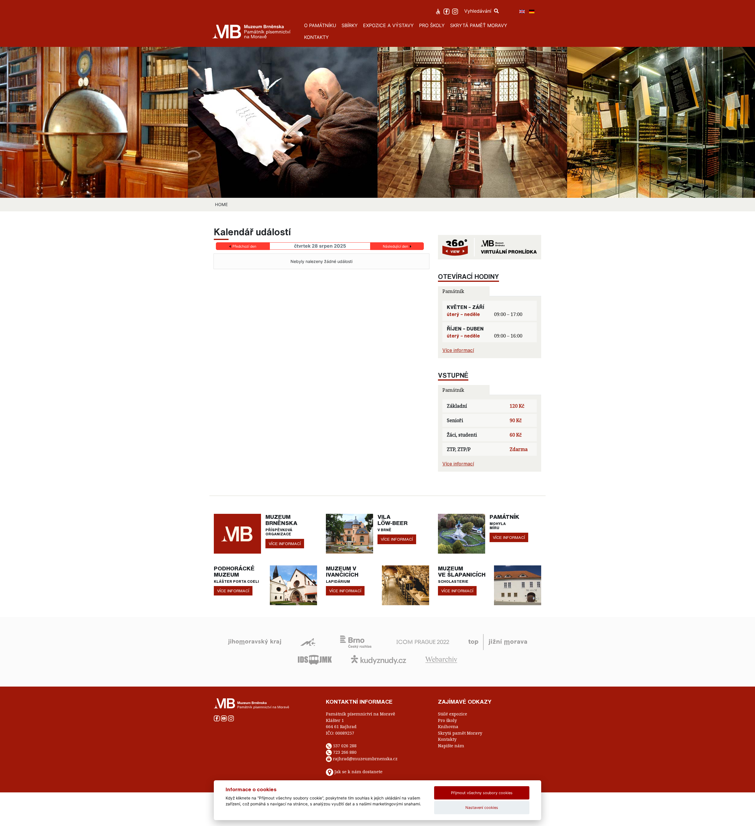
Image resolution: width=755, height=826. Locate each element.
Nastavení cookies (481, 807)
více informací (285, 544)
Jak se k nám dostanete (358, 771)
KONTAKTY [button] (316, 37)
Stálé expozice (452, 714)
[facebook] (447, 11)
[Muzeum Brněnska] (237, 533)
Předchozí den (244, 246)
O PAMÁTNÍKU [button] (320, 25)
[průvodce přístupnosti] (438, 11)
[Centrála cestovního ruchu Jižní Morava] (497, 641)
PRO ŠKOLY (432, 25)
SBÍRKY (350, 25)
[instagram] (455, 11)
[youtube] (224, 718)
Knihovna (448, 726)
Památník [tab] (453, 291)
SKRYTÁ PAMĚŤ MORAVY (478, 25)
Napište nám (451, 745)
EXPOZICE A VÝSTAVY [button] (388, 25)
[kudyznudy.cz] (378, 659)
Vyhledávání (478, 11)
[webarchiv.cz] (441, 659)
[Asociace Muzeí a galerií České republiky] (307, 641)
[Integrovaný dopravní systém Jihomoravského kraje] (315, 659)
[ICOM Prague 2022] (423, 641)
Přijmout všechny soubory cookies (482, 793)
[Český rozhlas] (356, 641)
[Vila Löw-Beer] (349, 533)
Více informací (458, 350)
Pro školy (447, 720)
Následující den (395, 246)
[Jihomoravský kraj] (254, 641)
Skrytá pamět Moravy (460, 733)
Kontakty (447, 739)
